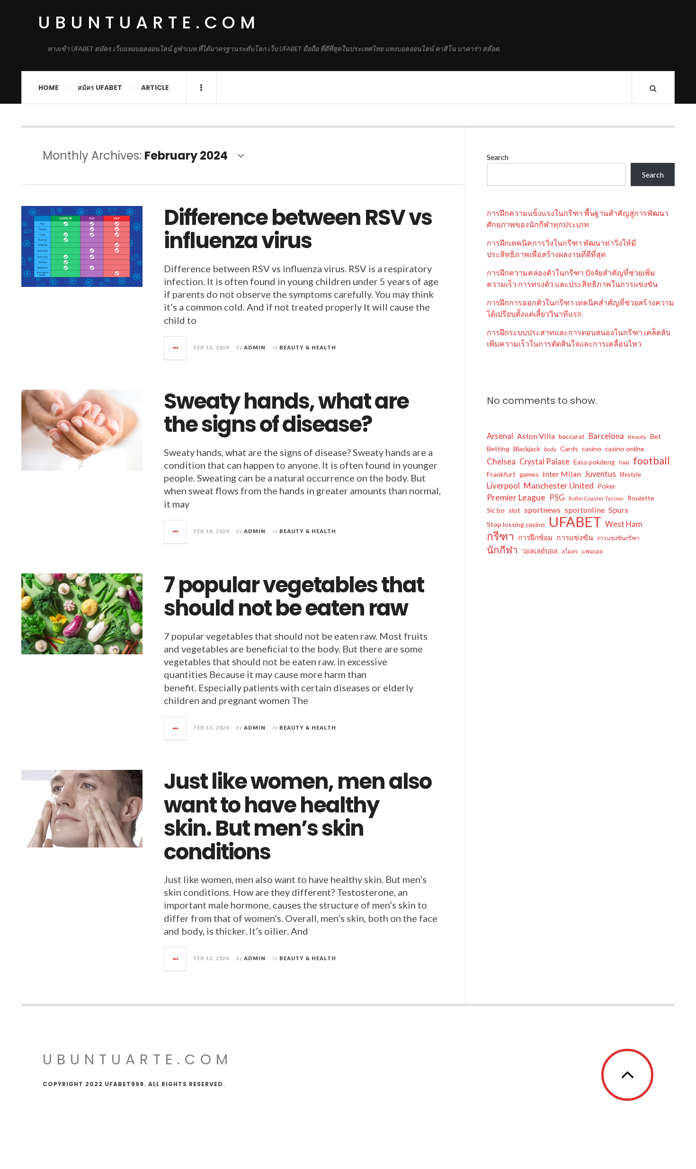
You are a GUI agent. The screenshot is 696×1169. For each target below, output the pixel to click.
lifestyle (630, 474)
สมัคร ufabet (100, 87)
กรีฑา (500, 536)
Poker (607, 486)
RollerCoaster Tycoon (596, 498)
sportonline (584, 509)
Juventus (600, 474)
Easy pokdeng (594, 462)
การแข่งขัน (574, 537)
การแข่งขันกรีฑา (618, 538)
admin (255, 347)
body (550, 449)
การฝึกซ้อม (535, 537)
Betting (498, 449)
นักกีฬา (502, 549)
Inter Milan (562, 473)
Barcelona (606, 436)
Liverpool (503, 486)
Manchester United (559, 486)
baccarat (572, 436)
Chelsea (501, 461)
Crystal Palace (544, 461)
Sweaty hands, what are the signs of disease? (286, 413)
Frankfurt (501, 474)
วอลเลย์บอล (540, 550)
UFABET (575, 521)
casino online (624, 449)
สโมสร (570, 551)
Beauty (637, 436)
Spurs (618, 509)
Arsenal (500, 436)
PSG (557, 497)
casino (591, 449)
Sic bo (496, 510)
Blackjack (526, 449)
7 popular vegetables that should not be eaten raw (294, 597)
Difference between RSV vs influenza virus (298, 229)
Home (48, 87)
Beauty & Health (307, 347)
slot (514, 510)
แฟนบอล (592, 551)
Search (498, 156)
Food (624, 462)
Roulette (640, 498)
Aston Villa (536, 435)
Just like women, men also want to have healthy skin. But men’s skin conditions (297, 817)
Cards (569, 449)
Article (155, 87)
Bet (655, 436)
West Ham (623, 524)
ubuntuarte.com (149, 22)
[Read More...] (175, 348)
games (529, 474)
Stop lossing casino (516, 524)
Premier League (516, 497)
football (651, 460)
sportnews (542, 509)
